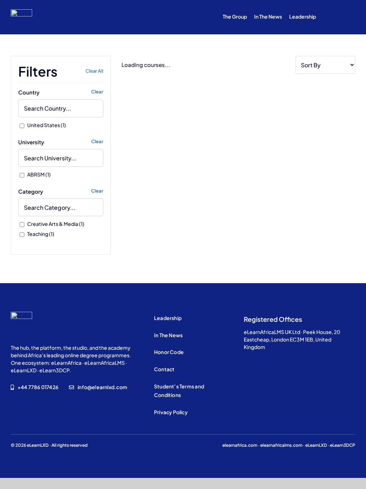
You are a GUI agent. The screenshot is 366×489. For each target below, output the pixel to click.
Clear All (94, 71)
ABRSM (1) (38, 174)
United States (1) (46, 125)
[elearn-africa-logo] (21, 12)
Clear (97, 92)
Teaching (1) (40, 234)
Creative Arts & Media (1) (55, 224)
